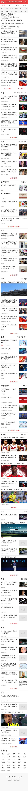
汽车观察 (24, 511)
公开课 (8, 765)
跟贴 (19, 762)
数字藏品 (3, 770)
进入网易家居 (13, 275)
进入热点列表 (13, 689)
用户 (26, 2)
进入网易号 (13, 507)
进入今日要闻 (7, 89)
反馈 (9, 777)
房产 (11, 11)
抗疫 (8, 771)
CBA (25, 93)
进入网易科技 (13, 624)
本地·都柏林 (5, 386)
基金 (22, 337)
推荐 (10, 5)
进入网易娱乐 (13, 178)
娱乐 (7, 8)
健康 (14, 765)
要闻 (3, 5)
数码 (19, 759)
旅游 (24, 765)
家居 (2, 230)
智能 (25, 579)
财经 (16, 8)
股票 (18, 337)
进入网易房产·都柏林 (13, 226)
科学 (22, 579)
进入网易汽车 (13, 575)
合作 (15, 777)
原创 (17, 5)
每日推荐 (24, 434)
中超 (22, 93)
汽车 (26, 8)
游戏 (24, 762)
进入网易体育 (13, 137)
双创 (14, 768)
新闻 (2, 8)
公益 (21, 11)
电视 (18, 141)
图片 (21, 8)
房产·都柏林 (5, 182)
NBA (18, 93)
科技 (16, 11)
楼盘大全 (24, 182)
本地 (24, 759)
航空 (24, 768)
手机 (14, 759)
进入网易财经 (13, 382)
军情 (25, 279)
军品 (22, 279)
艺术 (8, 768)
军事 (2, 11)
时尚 (8, 762)
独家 (19, 765)
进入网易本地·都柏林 (13, 430)
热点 (24, 5)
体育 (11, 8)
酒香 (19, 768)
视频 (8, 759)
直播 (7, 11)
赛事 (15, 93)
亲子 (3, 768)
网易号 (3, 434)
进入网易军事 (13, 333)
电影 (22, 141)
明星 (25, 141)
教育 (3, 765)
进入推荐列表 (13, 747)
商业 (25, 337)
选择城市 (24, 386)
